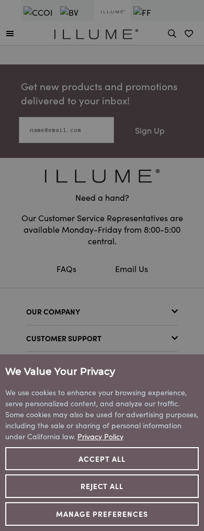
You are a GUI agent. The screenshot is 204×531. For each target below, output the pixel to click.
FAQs (67, 268)
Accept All (102, 458)
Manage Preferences (102, 513)
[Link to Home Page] (96, 32)
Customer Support (63, 338)
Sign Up (150, 130)
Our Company (53, 311)
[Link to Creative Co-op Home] (102, 176)
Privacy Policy (100, 436)
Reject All (102, 486)
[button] (10, 33)
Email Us (131, 268)
